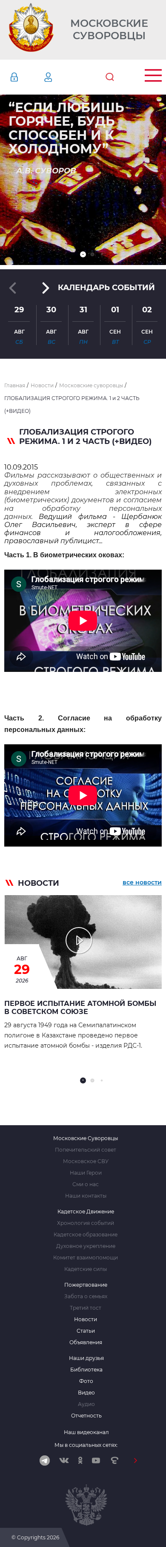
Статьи (86, 1331)
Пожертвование (85, 1285)
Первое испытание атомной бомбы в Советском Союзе (80, 1008)
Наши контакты (85, 1195)
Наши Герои (86, 1172)
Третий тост (85, 1308)
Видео (86, 1392)
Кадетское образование (85, 1234)
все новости (142, 882)
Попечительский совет (85, 1149)
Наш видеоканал (86, 1432)
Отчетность (86, 1415)
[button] (83, 254)
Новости (85, 1319)
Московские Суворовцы (109, 29)
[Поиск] (109, 77)
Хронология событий (85, 1223)
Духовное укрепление (85, 1246)
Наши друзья (86, 1358)
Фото (86, 1381)
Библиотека (86, 1369)
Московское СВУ (86, 1161)
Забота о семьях (85, 1296)
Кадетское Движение (85, 1211)
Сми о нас (85, 1184)
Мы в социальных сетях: (86, 1445)
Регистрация (61, 77)
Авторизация (27, 77)
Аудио (86, 1404)
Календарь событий (106, 287)
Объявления (85, 1342)
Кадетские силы (85, 1269)
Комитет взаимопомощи (85, 1257)
